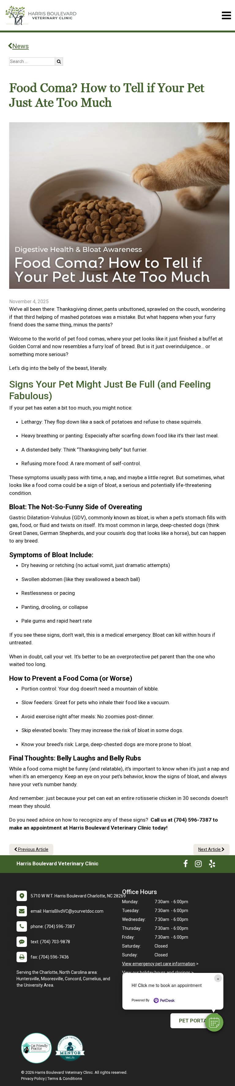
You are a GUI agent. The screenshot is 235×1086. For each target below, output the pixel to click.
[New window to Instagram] (198, 865)
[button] (214, 1022)
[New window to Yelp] (212, 865)
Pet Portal (194, 1021)
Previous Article (32, 849)
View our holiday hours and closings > (158, 972)
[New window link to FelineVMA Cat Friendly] (38, 1048)
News (20, 46)
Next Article (210, 849)
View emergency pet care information (158, 963)
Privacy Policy (33, 1078)
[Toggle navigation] (226, 15)
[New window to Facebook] (185, 865)
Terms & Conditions (64, 1078)
